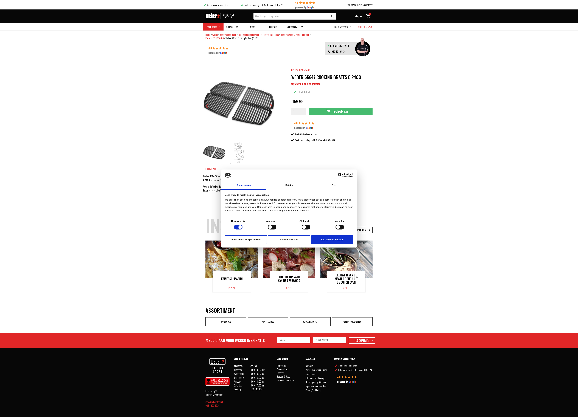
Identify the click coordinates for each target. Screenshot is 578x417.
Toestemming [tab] (244, 185)
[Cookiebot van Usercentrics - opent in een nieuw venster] (340, 175)
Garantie (309, 366)
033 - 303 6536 (212, 405)
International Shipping (315, 378)
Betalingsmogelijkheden (316, 382)
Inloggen (358, 16)
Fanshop (280, 373)
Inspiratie (273, 27)
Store (252, 27)
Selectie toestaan (289, 239)
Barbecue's (226, 321)
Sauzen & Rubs (310, 321)
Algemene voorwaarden (316, 386)
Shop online (212, 27)
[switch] (272, 227)
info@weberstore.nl (214, 402)
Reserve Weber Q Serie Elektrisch (295, 35)
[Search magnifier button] (332, 16)
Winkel (215, 35)
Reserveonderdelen (228, 35)
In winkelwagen (340, 111)
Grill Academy (232, 27)
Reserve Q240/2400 (214, 38)
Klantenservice (293, 27)
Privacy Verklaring (313, 390)
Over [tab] (334, 185)
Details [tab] (289, 185)
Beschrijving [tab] (210, 169)
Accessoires (268, 321)
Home (207, 35)
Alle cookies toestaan (332, 239)
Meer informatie (360, 230)
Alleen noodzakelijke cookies (246, 239)
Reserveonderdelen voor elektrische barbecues (258, 35)
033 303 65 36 (338, 51)
